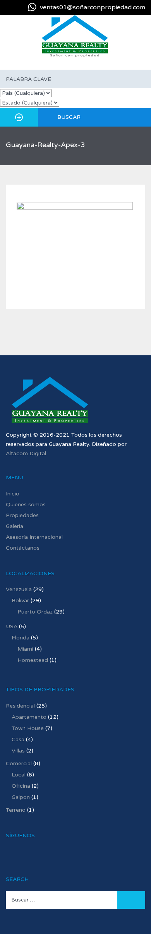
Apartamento (29, 717)
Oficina (21, 786)
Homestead (32, 660)
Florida (20, 637)
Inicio (12, 493)
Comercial (19, 763)
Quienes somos (26, 504)
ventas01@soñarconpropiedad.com (92, 7)
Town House (28, 728)
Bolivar (20, 600)
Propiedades (22, 515)
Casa (18, 739)
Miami (25, 649)
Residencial (20, 706)
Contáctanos (22, 548)
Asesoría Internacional (34, 537)
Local (19, 774)
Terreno (16, 810)
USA (11, 626)
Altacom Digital (26, 453)
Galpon (21, 797)
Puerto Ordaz (35, 611)
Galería (14, 526)
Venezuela (19, 589)
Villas (18, 750)
